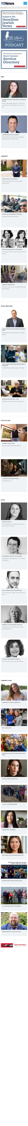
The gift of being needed (9, 804)
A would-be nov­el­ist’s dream (11, 659)
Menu (25, 3)
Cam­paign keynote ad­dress (10, 134)
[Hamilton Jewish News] (8, 4)
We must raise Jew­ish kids (10, 778)
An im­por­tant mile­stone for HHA (12, 880)
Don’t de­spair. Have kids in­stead (12, 590)
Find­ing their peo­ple (8, 284)
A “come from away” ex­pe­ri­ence (11, 906)
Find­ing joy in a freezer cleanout (12, 624)
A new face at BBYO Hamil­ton (11, 702)
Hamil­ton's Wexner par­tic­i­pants (12, 214)
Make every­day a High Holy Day (11, 931)
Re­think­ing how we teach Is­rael (12, 556)
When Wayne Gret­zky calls (10, 399)
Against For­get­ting (8, 443)
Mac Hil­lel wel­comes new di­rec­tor (12, 855)
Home (1, 7)
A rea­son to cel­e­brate (9, 829)
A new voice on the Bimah (10, 179)
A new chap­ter (6, 521)
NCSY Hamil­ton (6, 728)
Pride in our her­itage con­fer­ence (12, 249)
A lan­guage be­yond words (10, 478)
